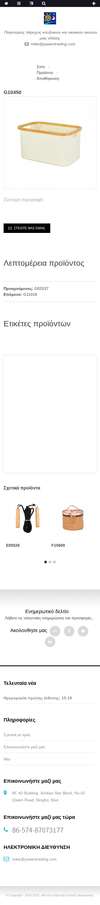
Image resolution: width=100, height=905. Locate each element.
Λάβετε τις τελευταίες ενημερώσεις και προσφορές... (50, 618)
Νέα (7, 759)
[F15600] (72, 517)
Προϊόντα (45, 72)
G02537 (41, 288)
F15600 (58, 545)
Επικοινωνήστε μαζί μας (24, 747)
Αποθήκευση (48, 78)
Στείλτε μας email (30, 228)
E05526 (13, 545)
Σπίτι (41, 66)
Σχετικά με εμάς (17, 734)
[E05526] (27, 517)
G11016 (30, 294)
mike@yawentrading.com (34, 859)
